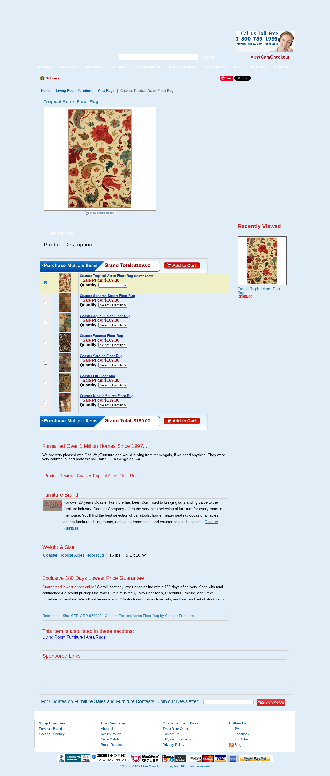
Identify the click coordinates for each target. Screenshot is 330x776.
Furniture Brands (51, 729)
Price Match (110, 739)
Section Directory (52, 734)
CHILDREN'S (118, 67)
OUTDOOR (259, 67)
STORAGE (281, 67)
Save (229, 78)
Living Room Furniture (74, 91)
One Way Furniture (72, 46)
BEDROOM (94, 67)
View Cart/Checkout (270, 57)
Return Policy (111, 734)
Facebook (242, 734)
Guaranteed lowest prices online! (69, 587)
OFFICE (238, 67)
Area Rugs (106, 91)
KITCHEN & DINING (183, 67)
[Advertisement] (94, 11)
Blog (238, 745)
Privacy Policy (173, 745)
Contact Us (171, 734)
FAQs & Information (177, 739)
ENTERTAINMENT (149, 67)
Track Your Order (175, 729)
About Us (108, 729)
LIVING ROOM (215, 67)
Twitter (239, 729)
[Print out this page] (101, 79)
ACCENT (44, 67)
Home (45, 91)
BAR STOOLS (69, 67)
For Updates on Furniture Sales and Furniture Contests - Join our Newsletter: (120, 701)
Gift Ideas (52, 78)
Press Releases (113, 745)
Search (208, 57)
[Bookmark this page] (75, 79)
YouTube (241, 739)
